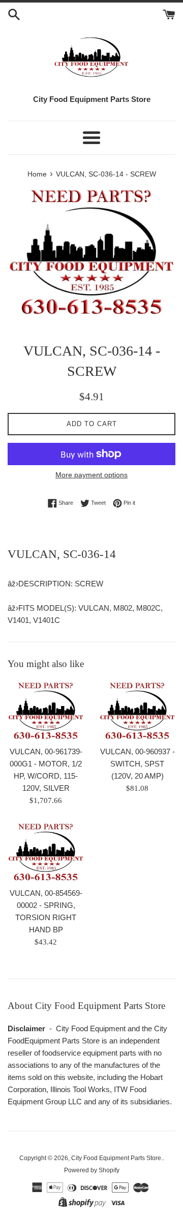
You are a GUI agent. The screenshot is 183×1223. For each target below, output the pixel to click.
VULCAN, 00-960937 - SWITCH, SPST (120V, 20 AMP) (137, 763)
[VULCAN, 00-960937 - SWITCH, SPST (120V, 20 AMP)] (137, 711)
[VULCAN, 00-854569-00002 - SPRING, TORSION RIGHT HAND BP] (46, 852)
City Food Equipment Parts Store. (117, 1158)
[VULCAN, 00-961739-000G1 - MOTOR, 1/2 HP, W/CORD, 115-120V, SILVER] (46, 711)
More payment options (91, 475)
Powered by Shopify (91, 1170)
